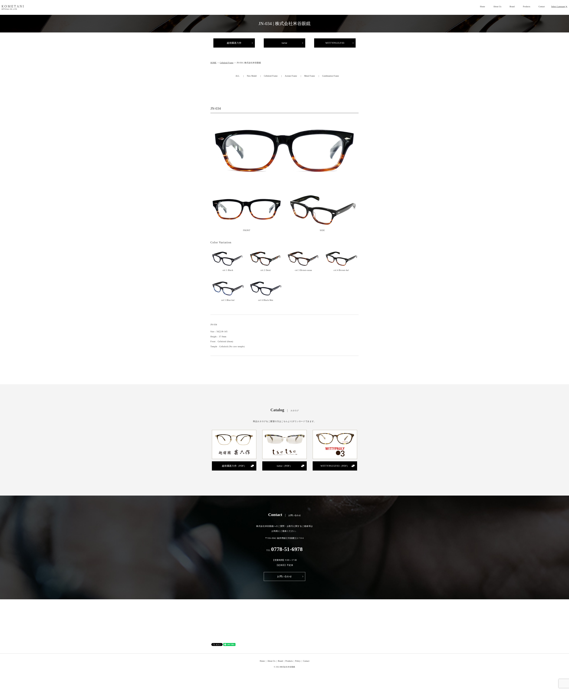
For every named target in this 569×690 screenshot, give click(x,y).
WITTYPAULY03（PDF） (335, 466)
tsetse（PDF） (284, 466)
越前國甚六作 (234, 43)
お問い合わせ (284, 576)
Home (482, 6)
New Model (252, 76)
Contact (541, 6)
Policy (298, 661)
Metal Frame (309, 76)
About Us (497, 6)
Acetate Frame (291, 76)
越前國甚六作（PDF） (234, 466)
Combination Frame (330, 76)
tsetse (284, 43)
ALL (237, 76)
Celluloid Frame (226, 63)
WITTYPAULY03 (334, 43)
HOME (213, 63)
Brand (512, 6)
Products (526, 6)
